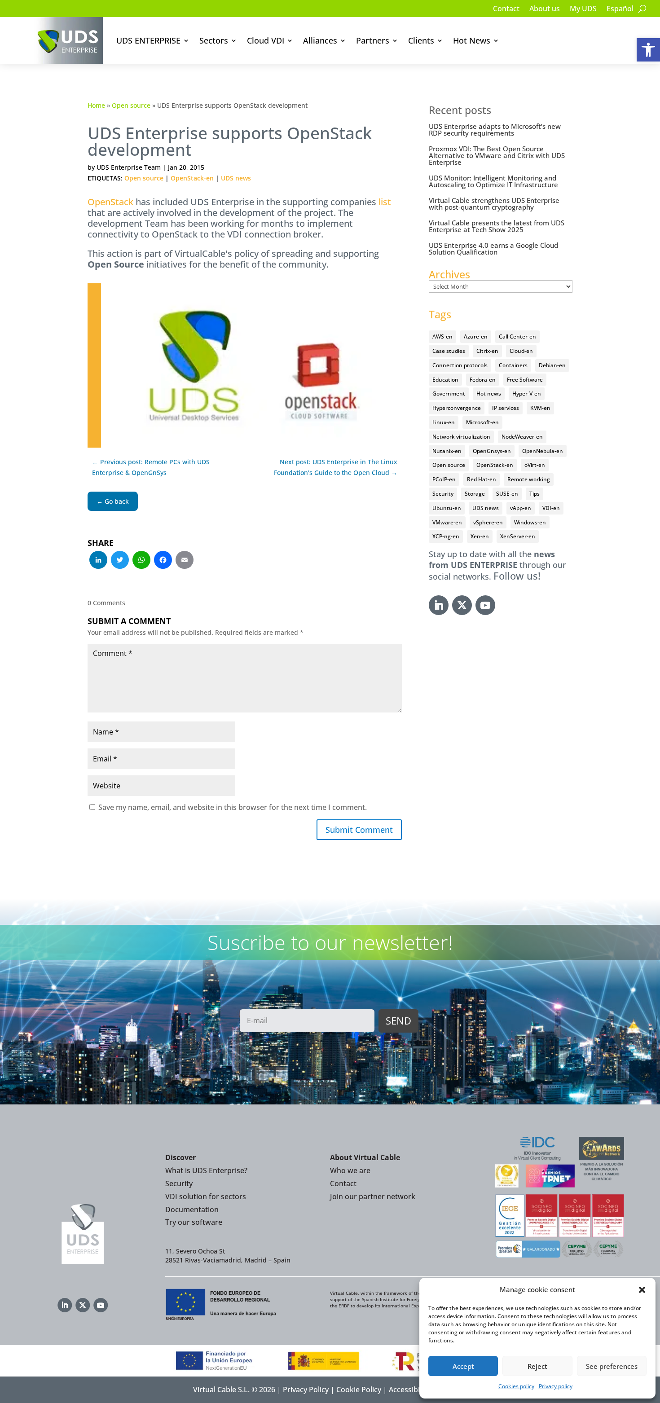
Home (96, 105)
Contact (506, 9)
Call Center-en (517, 336)
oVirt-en (534, 465)
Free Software (525, 379)
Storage (475, 493)
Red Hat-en (481, 479)
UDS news (236, 178)
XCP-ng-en (445, 536)
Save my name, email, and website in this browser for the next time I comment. (232, 807)
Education (445, 379)
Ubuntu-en (446, 508)
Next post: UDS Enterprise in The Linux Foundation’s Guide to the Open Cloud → (335, 467)
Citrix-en (487, 351)
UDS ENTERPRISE (148, 40)
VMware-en (447, 522)
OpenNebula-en (542, 451)
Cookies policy (516, 1386)
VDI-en (551, 508)
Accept (463, 1366)
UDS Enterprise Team (129, 167)
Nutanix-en (447, 451)
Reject (537, 1366)
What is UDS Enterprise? (206, 1170)
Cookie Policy (358, 1389)
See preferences (612, 1366)
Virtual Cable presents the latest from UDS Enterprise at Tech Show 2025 (496, 226)
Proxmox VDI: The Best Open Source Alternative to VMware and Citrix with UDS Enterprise (497, 155)
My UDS (583, 9)
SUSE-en (507, 493)
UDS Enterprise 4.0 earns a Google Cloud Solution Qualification (493, 248)
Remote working (528, 479)
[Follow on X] (462, 605)
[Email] (184, 561)
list (384, 202)
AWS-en (442, 336)
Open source (131, 105)
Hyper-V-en (526, 393)
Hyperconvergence (456, 408)
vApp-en (520, 508)
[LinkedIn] (98, 561)
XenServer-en (517, 536)
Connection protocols (460, 365)
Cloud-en (521, 351)
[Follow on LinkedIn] (439, 605)
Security (442, 493)
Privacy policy (555, 1386)
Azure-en (476, 336)
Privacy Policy (306, 1389)
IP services (505, 408)
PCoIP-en (444, 479)
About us (544, 9)
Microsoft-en (482, 422)
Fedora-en (483, 379)
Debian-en (552, 365)
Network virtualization (461, 436)
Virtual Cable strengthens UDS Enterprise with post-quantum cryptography (494, 203)
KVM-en (540, 408)
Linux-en (443, 422)
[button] (648, 50)
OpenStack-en (192, 178)
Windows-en (530, 522)
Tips (534, 493)
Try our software (193, 1222)
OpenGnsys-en (492, 451)
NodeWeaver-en (522, 436)
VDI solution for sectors (205, 1196)
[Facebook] (163, 561)
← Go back (113, 501)
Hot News (471, 40)
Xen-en (480, 536)
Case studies (448, 351)
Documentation (192, 1209)
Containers (513, 365)
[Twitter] (120, 561)
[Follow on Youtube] (485, 605)
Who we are (350, 1170)
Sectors (213, 40)
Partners (372, 40)
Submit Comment (359, 829)
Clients (421, 40)
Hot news (488, 393)
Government (448, 393)
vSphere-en (488, 522)
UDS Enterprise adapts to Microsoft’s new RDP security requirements (495, 129)
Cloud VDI (265, 40)
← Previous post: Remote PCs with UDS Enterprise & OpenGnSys (151, 467)
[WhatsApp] (141, 561)
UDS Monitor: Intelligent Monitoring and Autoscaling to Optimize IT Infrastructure (493, 181)
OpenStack (110, 202)
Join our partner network (372, 1196)
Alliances (320, 40)
